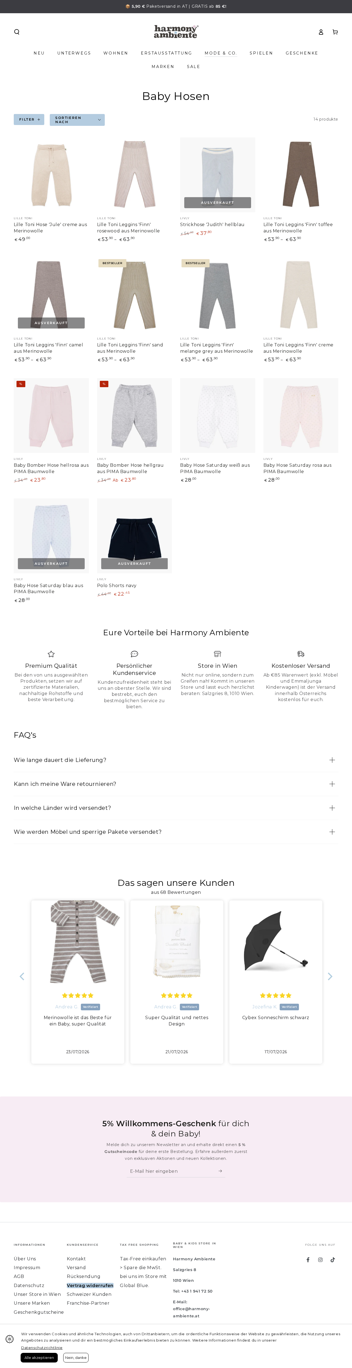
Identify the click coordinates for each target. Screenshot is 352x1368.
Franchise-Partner (88, 1303)
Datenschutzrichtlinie (42, 1347)
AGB (19, 1276)
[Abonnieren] (222, 1171)
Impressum (27, 1267)
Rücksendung (84, 1276)
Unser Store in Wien (37, 1294)
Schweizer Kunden (89, 1294)
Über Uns (25, 1258)
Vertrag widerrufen (90, 1285)
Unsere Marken (32, 1303)
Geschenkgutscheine (39, 1312)
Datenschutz (29, 1285)
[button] (17, 32)
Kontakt (76, 1258)
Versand (76, 1267)
